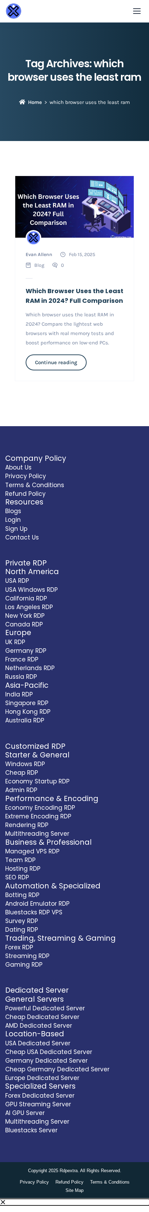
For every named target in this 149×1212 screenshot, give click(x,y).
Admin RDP (21, 790)
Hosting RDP (23, 868)
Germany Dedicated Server (46, 1060)
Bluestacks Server (31, 1130)
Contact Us (22, 537)
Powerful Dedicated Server (45, 1008)
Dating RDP (21, 929)
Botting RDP (22, 895)
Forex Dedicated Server (39, 1095)
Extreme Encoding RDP (38, 816)
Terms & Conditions (34, 485)
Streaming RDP (27, 956)
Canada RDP (24, 624)
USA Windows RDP (31, 590)
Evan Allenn (39, 254)
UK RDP (15, 642)
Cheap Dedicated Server (42, 1017)
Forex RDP (19, 947)
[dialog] (74, 1205)
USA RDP (17, 581)
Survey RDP (21, 921)
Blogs (13, 511)
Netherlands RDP (30, 668)
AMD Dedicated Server (38, 1025)
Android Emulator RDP (37, 903)
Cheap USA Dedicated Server (48, 1052)
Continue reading (56, 362)
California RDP (26, 598)
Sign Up (16, 529)
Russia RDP (21, 677)
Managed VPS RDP (32, 851)
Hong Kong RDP (28, 712)
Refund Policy (25, 494)
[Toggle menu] (136, 11)
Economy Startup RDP (37, 781)
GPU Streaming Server (38, 1104)
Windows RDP (25, 764)
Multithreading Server (37, 833)
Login (13, 520)
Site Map (74, 1190)
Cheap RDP (21, 773)
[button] (74, 1202)
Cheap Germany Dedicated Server (57, 1069)
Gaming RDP (24, 964)
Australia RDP (24, 720)
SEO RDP (17, 877)
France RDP (21, 659)
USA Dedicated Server (37, 1043)
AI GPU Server (25, 1113)
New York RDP (25, 616)
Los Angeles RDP (29, 607)
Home (35, 102)
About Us (18, 467)
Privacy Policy (25, 476)
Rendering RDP (27, 825)
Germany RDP (25, 651)
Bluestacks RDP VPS (33, 912)
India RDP (19, 694)
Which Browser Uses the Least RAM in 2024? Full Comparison (74, 296)
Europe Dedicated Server (42, 1078)
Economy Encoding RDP (40, 807)
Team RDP (20, 860)
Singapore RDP (27, 703)
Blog (39, 265)
